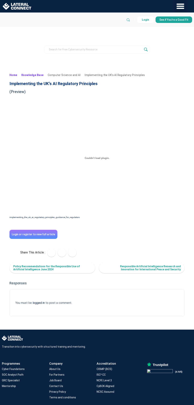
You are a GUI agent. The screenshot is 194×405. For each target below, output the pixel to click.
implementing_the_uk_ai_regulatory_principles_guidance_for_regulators (44, 217)
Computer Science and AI (64, 75)
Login (145, 19)
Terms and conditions (62, 397)
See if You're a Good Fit (173, 19)
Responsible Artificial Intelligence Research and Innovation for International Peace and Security (150, 268)
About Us (54, 369)
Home (13, 75)
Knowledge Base (32, 75)
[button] (180, 6)
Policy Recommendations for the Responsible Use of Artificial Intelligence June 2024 (46, 268)
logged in (39, 303)
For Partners (56, 374)
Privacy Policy (57, 391)
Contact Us (56, 386)
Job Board (55, 380)
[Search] (128, 20)
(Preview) (17, 91)
